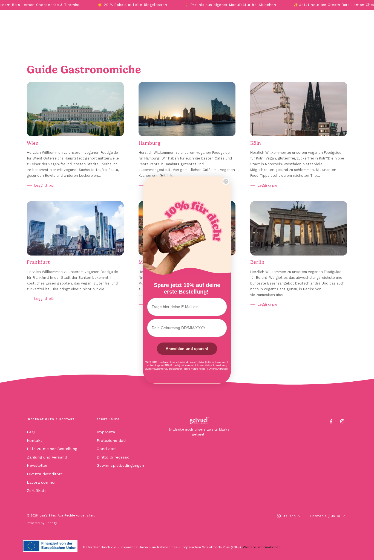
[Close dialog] (226, 181)
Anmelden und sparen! (187, 348)
